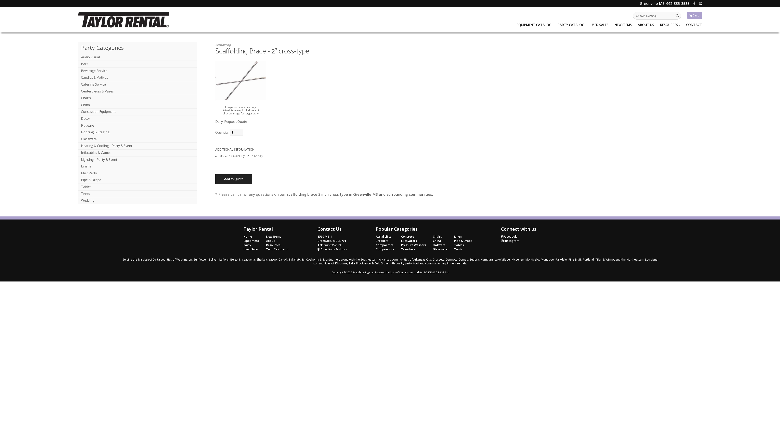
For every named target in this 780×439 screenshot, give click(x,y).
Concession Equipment (98, 111)
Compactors (384, 245)
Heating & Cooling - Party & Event (106, 145)
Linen (458, 236)
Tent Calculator (277, 249)
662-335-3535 (664, 3)
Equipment (534, 25)
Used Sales (251, 249)
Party (571, 25)
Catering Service (93, 84)
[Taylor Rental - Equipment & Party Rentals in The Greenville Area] (123, 26)
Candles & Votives (94, 77)
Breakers (382, 241)
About (270, 241)
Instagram (511, 241)
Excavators (409, 241)
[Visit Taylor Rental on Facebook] (694, 3)
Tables (86, 187)
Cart (695, 15)
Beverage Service (94, 70)
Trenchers (408, 249)
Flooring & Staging (95, 132)
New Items (273, 236)
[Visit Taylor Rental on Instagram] (700, 3)
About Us (646, 25)
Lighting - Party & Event (99, 159)
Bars (84, 64)
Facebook (510, 236)
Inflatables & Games (96, 152)
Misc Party (89, 173)
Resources (669, 25)
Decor (85, 118)
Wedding (87, 200)
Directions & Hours (333, 249)
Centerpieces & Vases (97, 91)
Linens (86, 166)
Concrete (407, 236)
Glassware (89, 139)
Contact (694, 25)
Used (599, 25)
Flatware (87, 125)
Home (248, 236)
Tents (85, 193)
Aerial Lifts (383, 236)
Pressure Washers (413, 245)
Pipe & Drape (91, 180)
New (623, 25)
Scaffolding (223, 45)
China (85, 105)
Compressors (385, 249)
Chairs (86, 98)
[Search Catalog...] (677, 15)
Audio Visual (90, 57)
